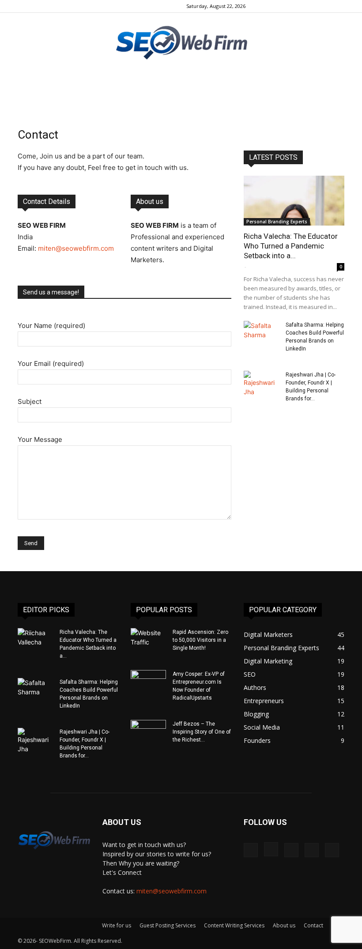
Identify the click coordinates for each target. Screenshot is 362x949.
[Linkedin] (308, 6)
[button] (266, 6)
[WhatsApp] (337, 6)
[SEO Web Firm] (181, 42)
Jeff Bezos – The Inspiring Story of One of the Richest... (202, 732)
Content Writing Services (234, 925)
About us (284, 925)
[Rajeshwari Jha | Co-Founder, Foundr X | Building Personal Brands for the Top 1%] (261, 383)
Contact (313, 925)
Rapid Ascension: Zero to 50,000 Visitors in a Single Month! (200, 640)
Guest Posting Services (168, 925)
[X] (323, 6)
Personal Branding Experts (276, 221)
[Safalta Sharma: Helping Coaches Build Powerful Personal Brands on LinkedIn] (261, 333)
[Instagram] (294, 6)
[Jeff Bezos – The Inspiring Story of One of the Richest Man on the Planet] (148, 732)
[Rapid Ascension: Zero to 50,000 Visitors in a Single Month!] (148, 640)
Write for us (116, 925)
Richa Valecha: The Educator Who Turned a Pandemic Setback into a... (291, 246)
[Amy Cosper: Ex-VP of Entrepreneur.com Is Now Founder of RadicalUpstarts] (148, 682)
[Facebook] (279, 6)
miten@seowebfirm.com (76, 248)
